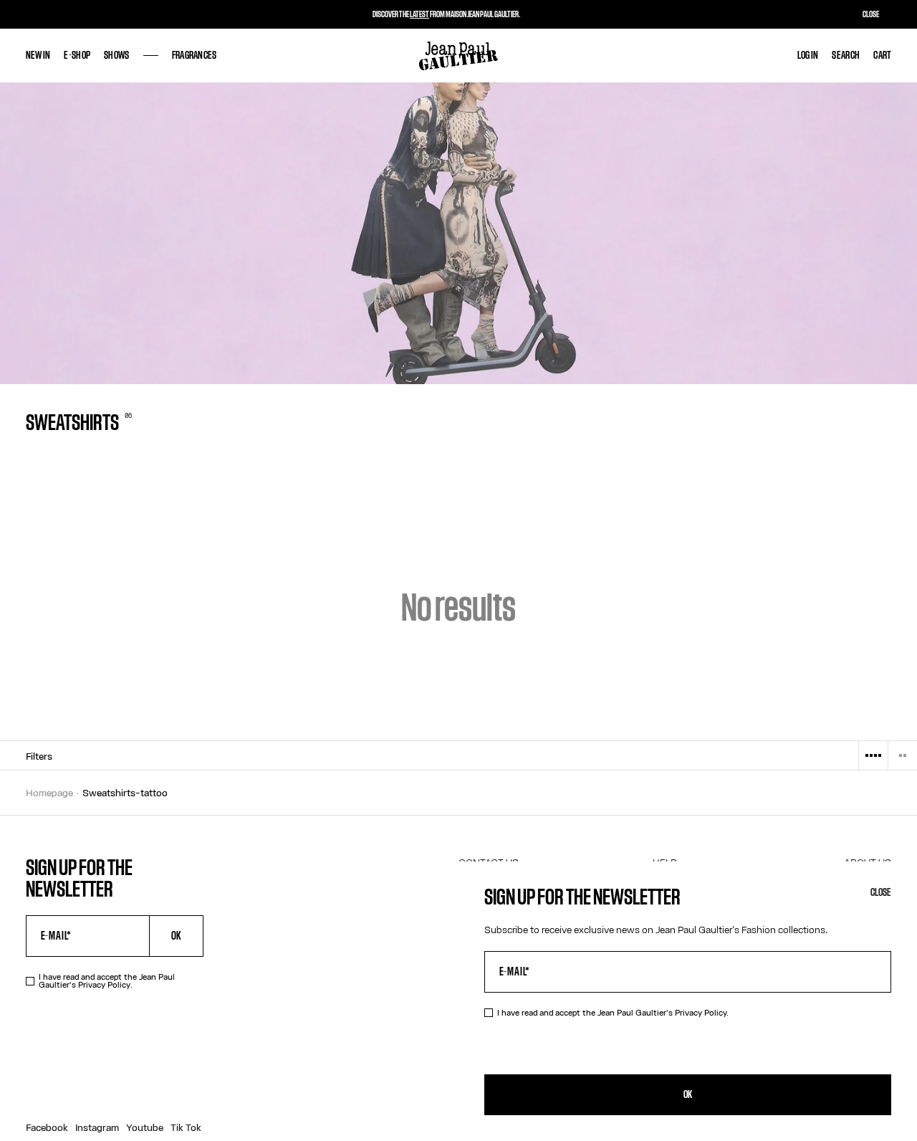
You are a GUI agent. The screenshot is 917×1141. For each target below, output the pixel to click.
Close (880, 892)
